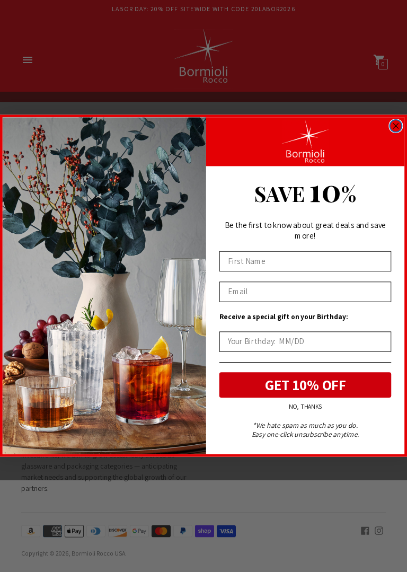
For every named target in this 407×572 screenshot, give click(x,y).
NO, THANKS (305, 406)
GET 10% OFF (305, 385)
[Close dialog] (396, 126)
